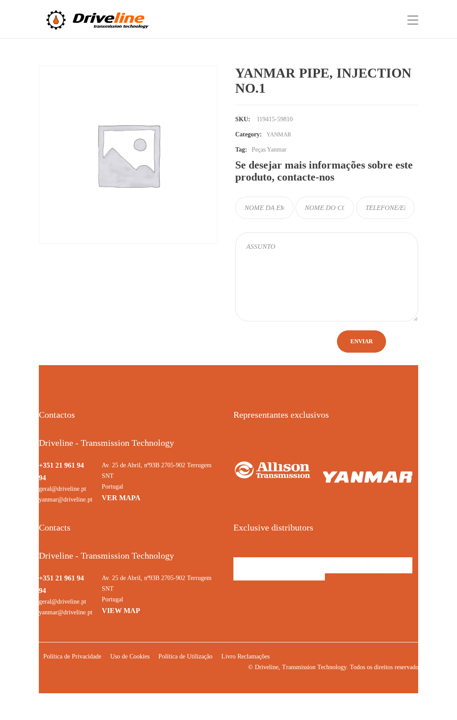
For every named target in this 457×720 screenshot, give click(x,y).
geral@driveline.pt (62, 488)
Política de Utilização (185, 656)
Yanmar (278, 134)
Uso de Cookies (130, 656)
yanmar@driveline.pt (65, 499)
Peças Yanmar (269, 149)
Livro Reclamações (245, 656)
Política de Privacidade (72, 656)
